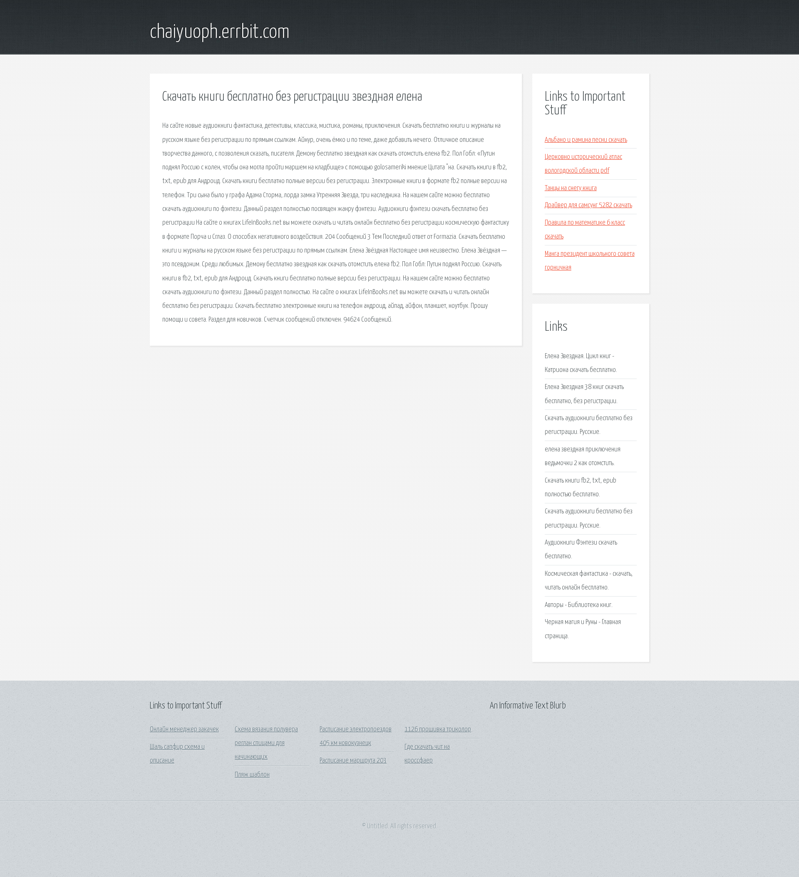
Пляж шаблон (252, 774)
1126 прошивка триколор (437, 729)
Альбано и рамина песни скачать (586, 140)
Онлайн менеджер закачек (184, 729)
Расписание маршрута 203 (353, 760)
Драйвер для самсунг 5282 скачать (588, 205)
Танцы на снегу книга (571, 188)
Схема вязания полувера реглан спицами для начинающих (266, 743)
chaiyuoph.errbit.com (220, 32)
